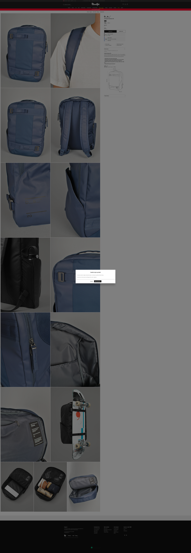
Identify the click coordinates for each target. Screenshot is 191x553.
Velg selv (91, 281)
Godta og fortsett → (98, 281)
